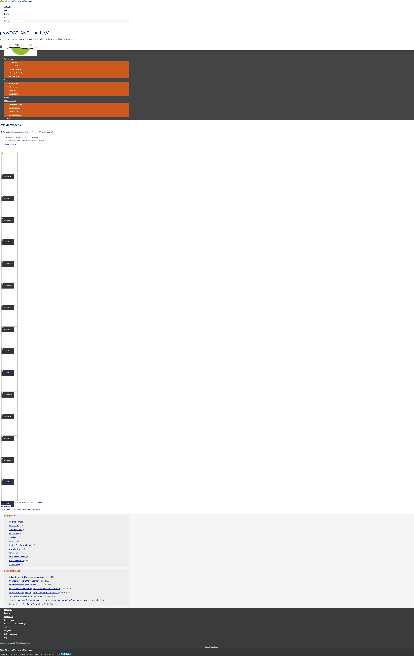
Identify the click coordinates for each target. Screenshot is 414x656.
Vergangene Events (17, 557)
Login (6, 638)
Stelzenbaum (6, 506)
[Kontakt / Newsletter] (9, 2)
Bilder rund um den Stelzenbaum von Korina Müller (21, 510)
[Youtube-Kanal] (27, 2)
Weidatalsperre (11, 137)
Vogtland (25, 503)
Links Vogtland (15, 530)
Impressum (8, 617)
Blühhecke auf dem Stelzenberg (23, 581)
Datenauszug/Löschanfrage (15, 624)
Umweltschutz (15, 549)
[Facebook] (18, 2)
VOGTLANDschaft (46, 132)
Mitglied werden (10, 631)
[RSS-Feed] (2, 2)
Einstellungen (66, 654)
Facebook (8, 610)
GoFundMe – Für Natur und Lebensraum (27, 577)
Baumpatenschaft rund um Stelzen (24, 585)
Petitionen (13, 534)
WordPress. (214, 647)
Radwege (13, 541)
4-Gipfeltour (14, 522)
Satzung (7, 627)
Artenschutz (14, 526)
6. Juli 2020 (5, 132)
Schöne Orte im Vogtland (28, 132)
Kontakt (7, 14)
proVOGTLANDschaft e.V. (24, 33)
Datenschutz (9, 620)
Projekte (12, 537)
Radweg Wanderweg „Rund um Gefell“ (26, 596)
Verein (11, 553)
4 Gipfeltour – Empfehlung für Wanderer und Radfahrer (34, 593)
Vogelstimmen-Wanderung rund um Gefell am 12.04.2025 (34, 589)
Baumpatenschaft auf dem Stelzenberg (26, 604)
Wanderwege (14, 565)
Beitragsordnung (10, 634)
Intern (6, 18)
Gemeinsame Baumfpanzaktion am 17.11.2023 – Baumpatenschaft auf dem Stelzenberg (48, 600)
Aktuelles (7, 7)
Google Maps (10, 144)
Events (6, 11)
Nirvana (207, 647)
